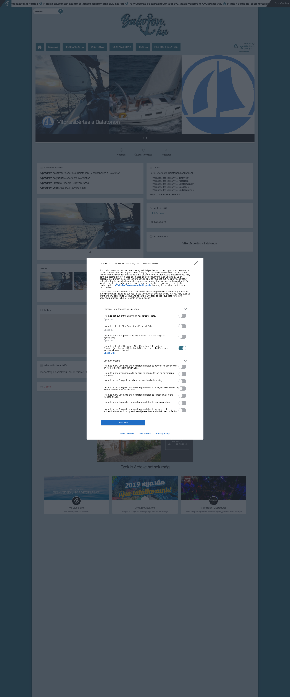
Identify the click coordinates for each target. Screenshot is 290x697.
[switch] (182, 316)
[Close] (197, 264)
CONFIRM (123, 423)
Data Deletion (127, 433)
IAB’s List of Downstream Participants (132, 285)
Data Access (145, 433)
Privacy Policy (162, 433)
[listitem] (145, 309)
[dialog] (145, 348)
